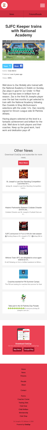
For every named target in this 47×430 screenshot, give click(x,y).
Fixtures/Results (35, 14)
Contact (23, 390)
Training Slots (23, 403)
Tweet (5, 66)
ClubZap (27, 424)
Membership (23, 413)
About (23, 385)
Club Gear (23, 406)
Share (16, 66)
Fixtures (23, 376)
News (12, 14)
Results (23, 381)
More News (23, 163)
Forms (23, 396)
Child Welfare (23, 409)
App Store (17, 349)
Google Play (28, 349)
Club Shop (23, 416)
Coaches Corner (23, 399)
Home (23, 369)
